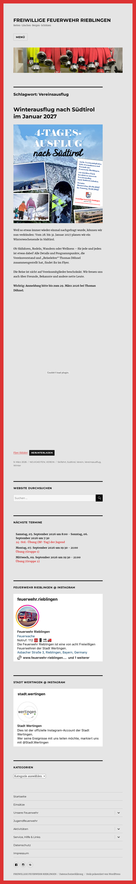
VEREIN (50, 462)
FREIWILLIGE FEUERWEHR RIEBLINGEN (62, 20)
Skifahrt (62, 462)
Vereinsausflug (93, 462)
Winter (17, 465)
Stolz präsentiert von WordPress (103, 874)
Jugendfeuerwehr (25, 820)
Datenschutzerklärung (71, 874)
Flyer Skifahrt (20, 452)
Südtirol (71, 462)
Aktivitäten (20, 829)
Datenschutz (22, 845)
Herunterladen (42, 453)
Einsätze (19, 804)
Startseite (19, 796)
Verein (80, 462)
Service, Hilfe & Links (26, 837)
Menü (20, 37)
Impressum (21, 853)
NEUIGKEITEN (37, 462)
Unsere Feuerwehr (25, 812)
